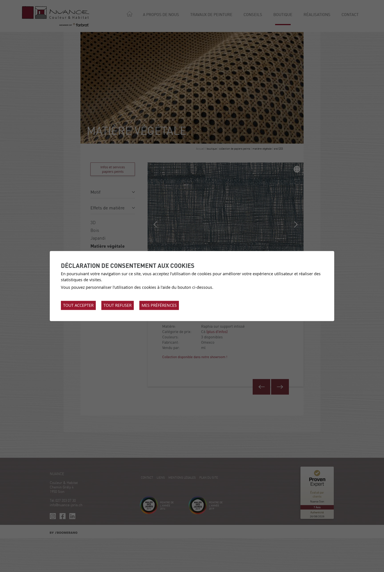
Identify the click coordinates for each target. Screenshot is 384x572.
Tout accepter (78, 305)
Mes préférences (159, 305)
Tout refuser (118, 305)
